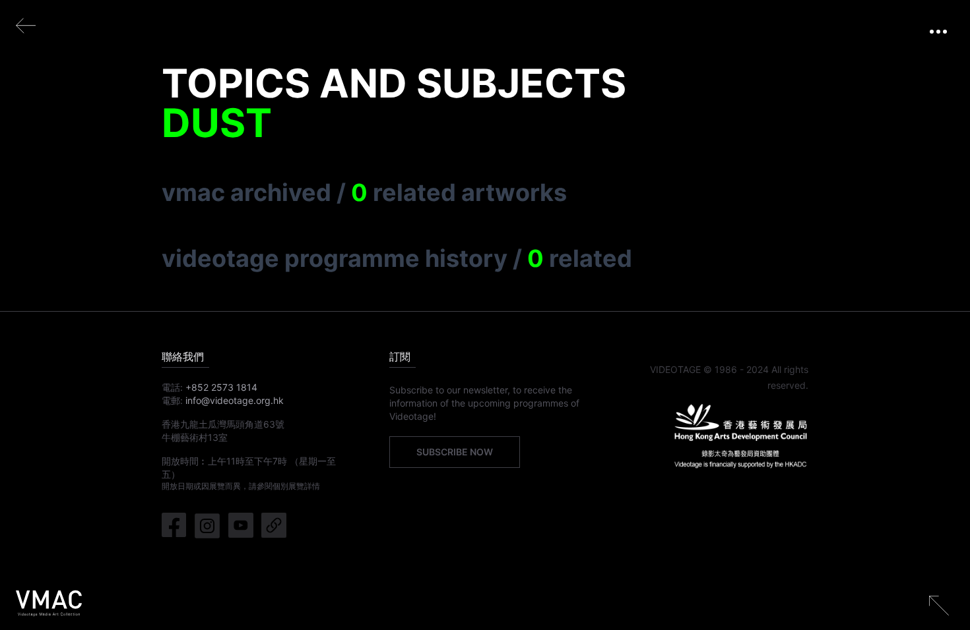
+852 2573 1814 (221, 387)
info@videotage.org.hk (234, 400)
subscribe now (454, 451)
